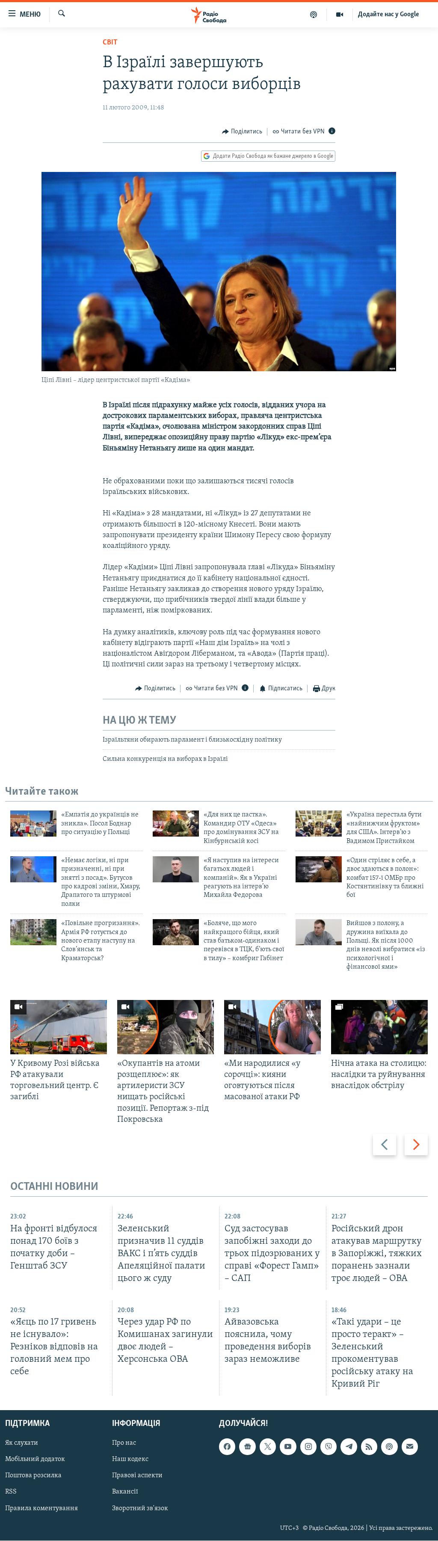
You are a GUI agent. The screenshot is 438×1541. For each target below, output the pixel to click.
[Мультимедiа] (340, 15)
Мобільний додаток (35, 1459)
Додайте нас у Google (388, 14)
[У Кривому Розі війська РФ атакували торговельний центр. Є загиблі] (58, 1027)
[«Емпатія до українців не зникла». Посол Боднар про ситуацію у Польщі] (33, 823)
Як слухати (21, 1443)
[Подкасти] (314, 15)
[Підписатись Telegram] (348, 1447)
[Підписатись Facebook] (227, 1447)
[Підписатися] (410, 1447)
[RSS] (369, 1447)
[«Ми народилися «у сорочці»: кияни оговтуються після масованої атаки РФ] (272, 1027)
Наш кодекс (130, 1459)
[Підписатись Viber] (328, 1447)
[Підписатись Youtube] (288, 1447)
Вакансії (125, 1492)
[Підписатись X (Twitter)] (268, 1447)
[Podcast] (389, 1447)
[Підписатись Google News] (247, 1447)
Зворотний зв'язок (140, 1508)
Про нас (124, 1443)
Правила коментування (41, 1508)
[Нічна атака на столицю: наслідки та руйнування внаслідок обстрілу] (379, 1027)
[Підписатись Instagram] (308, 1447)
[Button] (242, 131)
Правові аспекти (137, 1476)
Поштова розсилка (33, 1476)
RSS (11, 1492)
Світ (110, 43)
